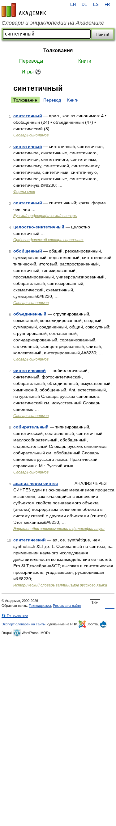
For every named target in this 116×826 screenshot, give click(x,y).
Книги (84, 61)
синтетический (29, 370)
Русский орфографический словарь (45, 216)
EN (73, 4)
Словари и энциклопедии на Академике (53, 23)
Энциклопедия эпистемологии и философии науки (59, 529)
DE (84, 4)
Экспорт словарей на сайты (23, 624)
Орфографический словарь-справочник (48, 240)
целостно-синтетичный (38, 226)
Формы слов (24, 192)
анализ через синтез (35, 483)
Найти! (102, 34)
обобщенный (27, 250)
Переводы (31, 61)
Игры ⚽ (31, 71)
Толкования (58, 50)
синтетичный (27, 115)
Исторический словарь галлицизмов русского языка (60, 585)
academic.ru (24, 10)
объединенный (29, 313)
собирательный (31, 426)
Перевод (52, 100)
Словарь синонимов (31, 135)
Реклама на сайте (67, 605)
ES (96, 4)
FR (107, 4)
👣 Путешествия (15, 615)
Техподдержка (40, 605)
